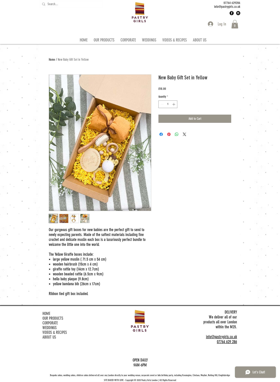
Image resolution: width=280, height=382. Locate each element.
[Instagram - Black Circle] (238, 13)
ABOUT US (49, 337)
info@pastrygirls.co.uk (221, 336)
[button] (234, 24)
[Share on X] (184, 134)
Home (52, 60)
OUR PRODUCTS (52, 318)
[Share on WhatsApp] (176, 134)
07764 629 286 (227, 341)
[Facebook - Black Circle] (232, 13)
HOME (46, 313)
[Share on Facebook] (161, 134)
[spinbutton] (168, 104)
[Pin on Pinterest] (168, 134)
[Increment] (174, 104)
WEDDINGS (49, 327)
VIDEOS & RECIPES (54, 332)
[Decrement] (161, 104)
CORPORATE (50, 323)
